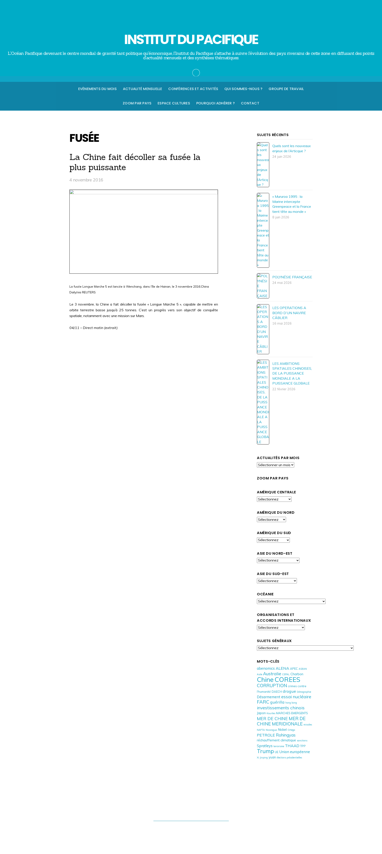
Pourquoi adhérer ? (215, 103)
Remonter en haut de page (191, 811)
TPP (303, 746)
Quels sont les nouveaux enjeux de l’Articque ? (291, 148)
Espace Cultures (174, 103)
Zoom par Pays (137, 103)
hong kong (291, 702)
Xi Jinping (262, 757)
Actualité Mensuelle (142, 88)
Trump (265, 751)
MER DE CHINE (272, 718)
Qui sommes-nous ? (243, 88)
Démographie (304, 691)
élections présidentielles (289, 757)
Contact (250, 103)
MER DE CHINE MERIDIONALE (281, 721)
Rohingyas (286, 735)
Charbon (296, 674)
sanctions (302, 740)
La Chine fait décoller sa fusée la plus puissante (135, 162)
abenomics (266, 668)
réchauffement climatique (276, 740)
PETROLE (266, 735)
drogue (289, 691)
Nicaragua (271, 729)
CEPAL (286, 674)
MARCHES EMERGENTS (292, 713)
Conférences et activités (193, 88)
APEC (294, 668)
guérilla (277, 702)
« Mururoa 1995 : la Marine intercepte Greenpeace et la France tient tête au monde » (291, 204)
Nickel (282, 729)
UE (276, 752)
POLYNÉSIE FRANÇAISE (292, 277)
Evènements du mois (97, 88)
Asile (259, 674)
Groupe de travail (286, 88)
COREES (287, 679)
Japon (261, 713)
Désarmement (268, 696)
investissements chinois (281, 707)
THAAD (292, 745)
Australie (272, 673)
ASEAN (303, 668)
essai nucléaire (296, 696)
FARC (263, 702)
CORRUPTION (272, 685)
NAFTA (261, 729)
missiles (308, 724)
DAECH (277, 691)
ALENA (282, 668)
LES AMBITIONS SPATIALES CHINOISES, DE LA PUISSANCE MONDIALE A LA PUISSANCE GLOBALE (292, 373)
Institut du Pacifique (188, 829)
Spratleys (265, 745)
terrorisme (278, 746)
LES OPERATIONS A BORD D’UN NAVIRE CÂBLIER (289, 313)
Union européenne (294, 751)
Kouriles (271, 713)
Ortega (291, 729)
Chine (265, 679)
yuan (272, 757)
